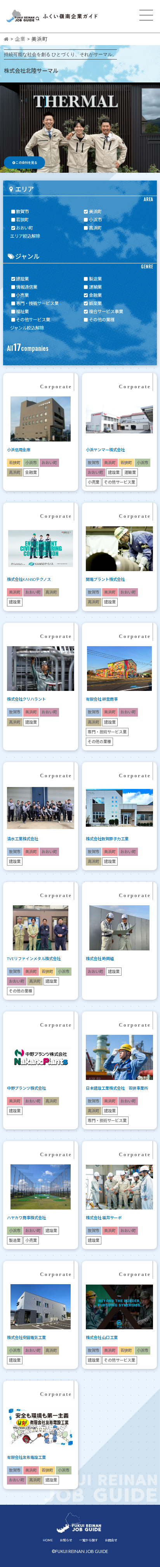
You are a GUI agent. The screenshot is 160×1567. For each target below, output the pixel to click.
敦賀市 (22, 211)
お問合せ (111, 1540)
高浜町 (95, 227)
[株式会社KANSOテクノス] (40, 579)
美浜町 (95, 211)
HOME (48, 1540)
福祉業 (22, 311)
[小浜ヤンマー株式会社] (119, 450)
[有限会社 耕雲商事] (119, 699)
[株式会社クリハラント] (40, 699)
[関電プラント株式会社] (119, 579)
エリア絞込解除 (25, 235)
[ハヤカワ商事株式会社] (40, 1217)
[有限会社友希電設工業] (40, 1457)
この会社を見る (26, 163)
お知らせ (66, 1540)
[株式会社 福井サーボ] (119, 1217)
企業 (20, 39)
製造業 (95, 278)
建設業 (22, 278)
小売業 (22, 295)
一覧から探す (88, 1540)
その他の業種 (102, 319)
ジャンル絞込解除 (27, 327)
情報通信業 (26, 286)
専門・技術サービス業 (37, 303)
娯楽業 (95, 303)
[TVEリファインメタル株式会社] (40, 958)
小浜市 (95, 219)
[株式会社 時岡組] (119, 958)
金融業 (95, 295)
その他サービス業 (33, 319)
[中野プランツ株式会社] (40, 1088)
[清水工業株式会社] (40, 839)
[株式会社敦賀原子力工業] (119, 839)
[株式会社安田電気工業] (40, 1337)
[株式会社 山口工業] (119, 1337)
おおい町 (24, 227)
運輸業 (95, 286)
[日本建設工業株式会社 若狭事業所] (119, 1088)
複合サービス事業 (106, 311)
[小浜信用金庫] (40, 450)
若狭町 (22, 219)
